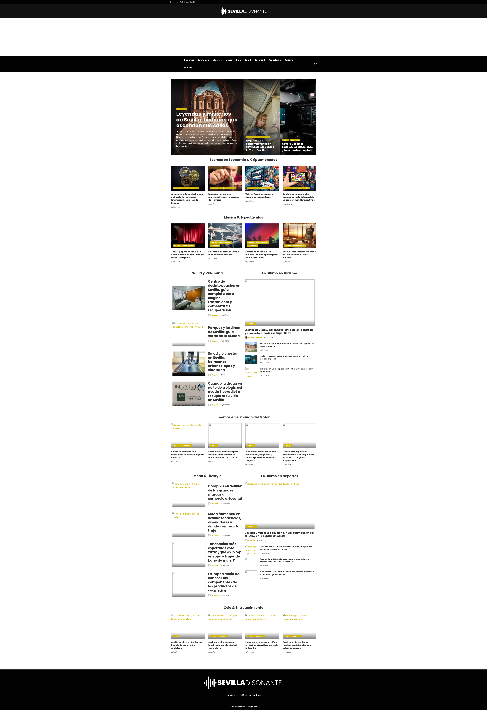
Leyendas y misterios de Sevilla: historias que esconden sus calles (207, 119)
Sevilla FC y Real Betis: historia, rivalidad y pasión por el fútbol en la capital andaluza (280, 534)
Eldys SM (183, 153)
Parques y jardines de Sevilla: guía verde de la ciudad (224, 331)
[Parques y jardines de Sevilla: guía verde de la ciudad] (188, 334)
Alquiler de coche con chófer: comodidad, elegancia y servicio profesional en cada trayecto (260, 456)
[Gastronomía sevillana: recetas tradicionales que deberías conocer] (299, 626)
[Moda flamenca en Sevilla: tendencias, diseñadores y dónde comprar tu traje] (188, 524)
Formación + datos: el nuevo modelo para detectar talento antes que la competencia (285, 560)
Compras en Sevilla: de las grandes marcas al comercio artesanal (225, 492)
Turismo (251, 324)
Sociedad (181, 109)
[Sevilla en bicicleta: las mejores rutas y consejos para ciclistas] (188, 435)
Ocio (285, 140)
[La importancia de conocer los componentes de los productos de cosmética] (188, 584)
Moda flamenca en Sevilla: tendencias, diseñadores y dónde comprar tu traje (224, 522)
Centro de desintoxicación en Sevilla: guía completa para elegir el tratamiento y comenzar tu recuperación (224, 296)
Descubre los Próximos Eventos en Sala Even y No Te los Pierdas (299, 254)
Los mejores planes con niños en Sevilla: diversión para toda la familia (261, 645)
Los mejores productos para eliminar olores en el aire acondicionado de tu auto (223, 454)
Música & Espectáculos (183, 246)
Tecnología (263, 137)
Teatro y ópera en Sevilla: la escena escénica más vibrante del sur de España (187, 254)
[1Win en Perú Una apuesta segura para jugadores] (262, 178)
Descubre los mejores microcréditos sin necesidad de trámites (223, 197)
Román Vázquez (255, 338)
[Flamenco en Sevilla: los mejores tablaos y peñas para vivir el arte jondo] (262, 235)
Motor (176, 445)
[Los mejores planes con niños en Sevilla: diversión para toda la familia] (262, 626)
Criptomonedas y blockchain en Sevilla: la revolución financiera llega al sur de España (187, 198)
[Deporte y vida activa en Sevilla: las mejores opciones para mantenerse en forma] (251, 550)
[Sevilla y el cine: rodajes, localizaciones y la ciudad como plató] (298, 117)
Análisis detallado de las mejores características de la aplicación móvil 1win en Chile (299, 197)
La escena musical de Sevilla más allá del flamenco (223, 253)
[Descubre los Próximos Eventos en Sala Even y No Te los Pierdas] (299, 235)
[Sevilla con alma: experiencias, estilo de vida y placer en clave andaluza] (251, 347)
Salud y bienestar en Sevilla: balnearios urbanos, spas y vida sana (223, 361)
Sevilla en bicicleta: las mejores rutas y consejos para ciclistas (187, 454)
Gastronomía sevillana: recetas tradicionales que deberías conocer (297, 645)
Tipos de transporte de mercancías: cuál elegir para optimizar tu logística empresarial (298, 456)
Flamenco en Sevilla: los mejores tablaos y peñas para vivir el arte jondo (261, 254)
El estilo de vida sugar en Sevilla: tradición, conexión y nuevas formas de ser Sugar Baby (279, 331)
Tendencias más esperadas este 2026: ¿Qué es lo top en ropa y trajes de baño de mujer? (224, 552)
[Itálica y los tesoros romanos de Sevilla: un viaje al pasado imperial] (251, 359)
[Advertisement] (243, 37)
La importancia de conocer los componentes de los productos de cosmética (223, 582)
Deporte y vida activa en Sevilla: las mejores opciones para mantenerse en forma (286, 547)
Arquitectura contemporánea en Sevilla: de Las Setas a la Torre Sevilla (260, 145)
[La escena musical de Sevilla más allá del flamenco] (225, 235)
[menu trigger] (173, 64)
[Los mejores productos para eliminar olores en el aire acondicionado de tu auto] (225, 435)
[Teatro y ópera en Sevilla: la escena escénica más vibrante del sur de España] (188, 235)
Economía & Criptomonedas (185, 188)
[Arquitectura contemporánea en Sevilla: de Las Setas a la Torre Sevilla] (262, 117)
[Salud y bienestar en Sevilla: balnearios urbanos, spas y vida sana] (188, 364)
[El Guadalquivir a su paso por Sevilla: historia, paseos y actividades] (251, 372)
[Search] (315, 64)
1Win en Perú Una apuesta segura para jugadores (259, 195)
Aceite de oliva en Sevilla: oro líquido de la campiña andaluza (186, 645)
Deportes (252, 527)
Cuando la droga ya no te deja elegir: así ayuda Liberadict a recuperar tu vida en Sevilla (225, 391)
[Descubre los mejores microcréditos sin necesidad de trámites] (225, 178)
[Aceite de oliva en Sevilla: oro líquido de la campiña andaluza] (188, 626)
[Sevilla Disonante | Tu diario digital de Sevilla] (243, 11)
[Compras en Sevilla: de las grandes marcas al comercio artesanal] (188, 494)
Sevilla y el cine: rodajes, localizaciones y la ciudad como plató (297, 147)
